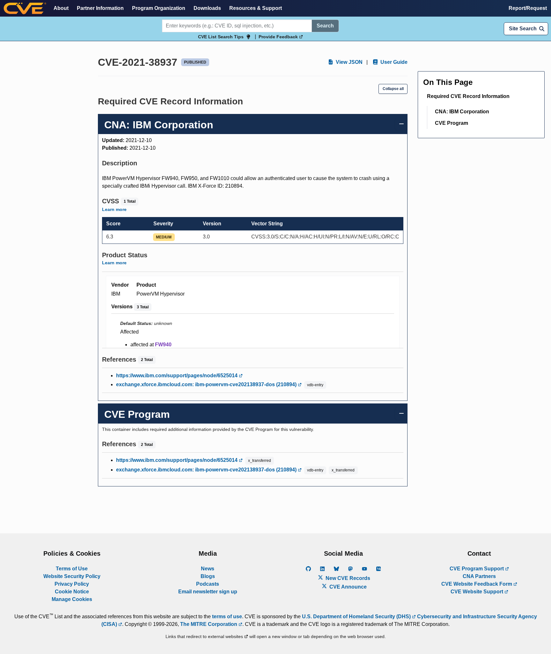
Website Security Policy (71, 576)
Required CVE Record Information (468, 96)
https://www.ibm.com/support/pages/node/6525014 (177, 375)
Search (325, 25)
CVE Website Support (477, 591)
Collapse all (393, 88)
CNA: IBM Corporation (462, 111)
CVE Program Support (477, 568)
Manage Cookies (72, 599)
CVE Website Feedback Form (477, 584)
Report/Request (528, 8)
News (207, 568)
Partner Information (100, 8)
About (61, 8)
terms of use (227, 616)
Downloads (207, 8)
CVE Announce (347, 587)
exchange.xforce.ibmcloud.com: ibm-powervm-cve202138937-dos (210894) (207, 384)
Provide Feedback (279, 36)
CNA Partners (479, 576)
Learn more (114, 209)
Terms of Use (72, 568)
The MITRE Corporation (209, 624)
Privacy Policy (72, 584)
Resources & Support (255, 8)
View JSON (348, 62)
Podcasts (207, 584)
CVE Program (451, 123)
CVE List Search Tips (221, 36)
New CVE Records (347, 578)
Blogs (208, 576)
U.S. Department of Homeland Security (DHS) (357, 616)
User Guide (393, 62)
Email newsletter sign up (207, 591)
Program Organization (158, 8)
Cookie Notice (72, 591)
